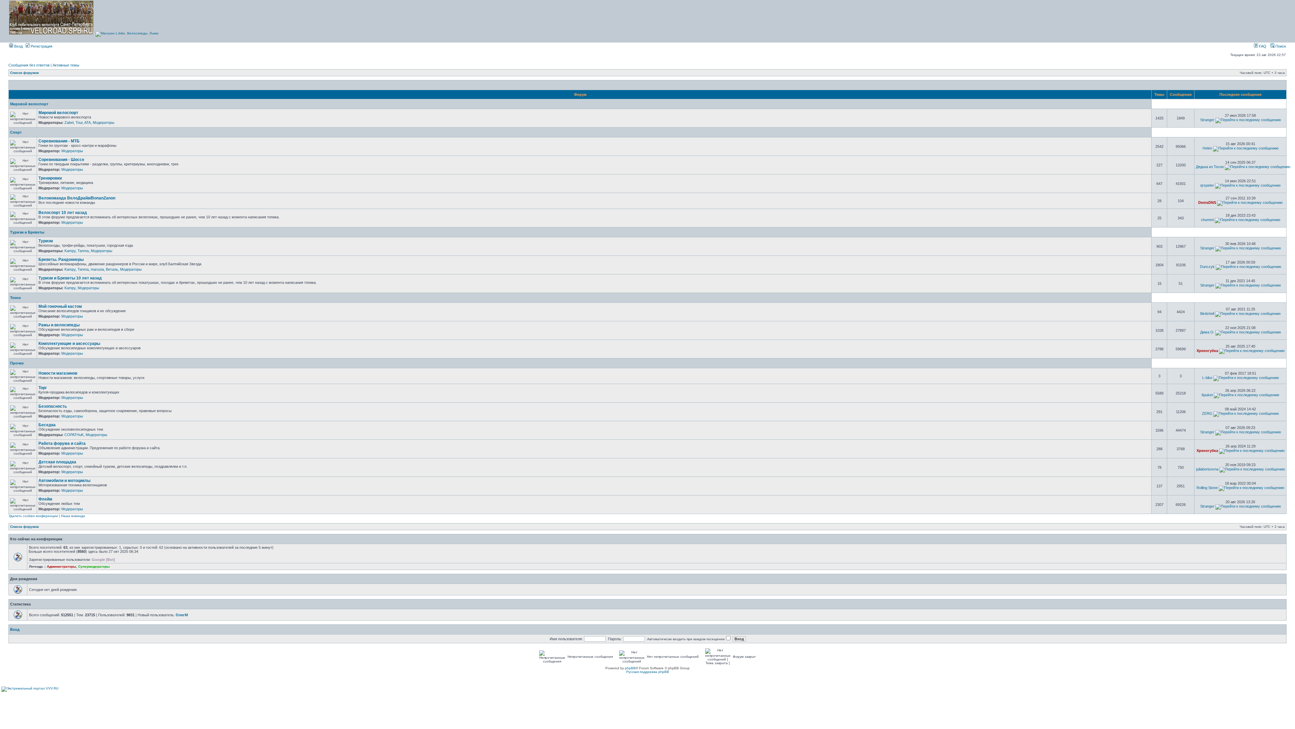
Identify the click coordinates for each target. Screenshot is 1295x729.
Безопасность (52, 406)
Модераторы (103, 122)
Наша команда (73, 516)
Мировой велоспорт (29, 104)
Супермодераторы (94, 566)
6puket (1207, 395)
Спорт (16, 132)
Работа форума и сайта (62, 443)
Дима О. (1207, 332)
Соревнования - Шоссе (61, 159)
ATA (87, 122)
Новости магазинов (57, 373)
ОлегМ (182, 615)
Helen (1207, 148)
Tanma (83, 251)
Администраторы (61, 566)
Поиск (1280, 46)
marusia (97, 269)
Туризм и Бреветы (27, 232)
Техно (15, 298)
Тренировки (50, 178)
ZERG (1207, 413)
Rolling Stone (1207, 488)
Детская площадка (57, 462)
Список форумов (24, 73)
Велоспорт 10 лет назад (62, 212)
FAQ (1262, 46)
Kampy (70, 251)
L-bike (1207, 378)
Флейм (45, 499)
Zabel (69, 122)
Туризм (45, 241)
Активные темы (66, 65)
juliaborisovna (1207, 469)
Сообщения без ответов (29, 65)
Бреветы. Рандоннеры (61, 259)
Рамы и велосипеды (59, 325)
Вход (18, 46)
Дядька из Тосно (1210, 167)
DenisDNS (1207, 202)
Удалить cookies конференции (33, 516)
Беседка (47, 425)
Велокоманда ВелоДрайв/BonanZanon (76, 198)
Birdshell (1207, 314)
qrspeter (1207, 185)
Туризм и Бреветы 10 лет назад (70, 278)
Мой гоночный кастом (60, 306)
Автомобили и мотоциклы (64, 480)
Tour (79, 122)
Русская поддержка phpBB (647, 672)
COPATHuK (74, 435)
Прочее (17, 363)
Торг (42, 387)
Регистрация (41, 46)
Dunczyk (1207, 267)
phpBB (630, 668)
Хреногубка (1207, 351)
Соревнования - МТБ (59, 141)
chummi (1207, 220)
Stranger (1207, 120)
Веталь (112, 269)
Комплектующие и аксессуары (69, 343)
